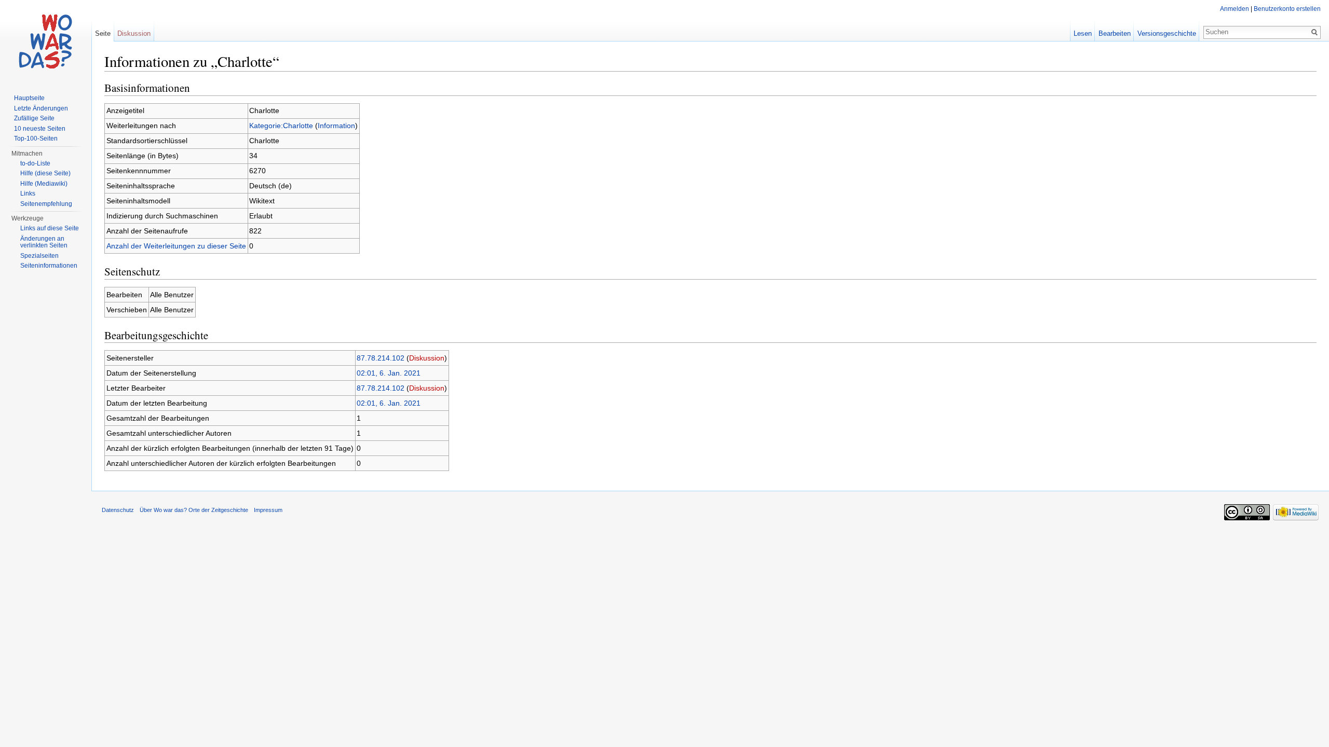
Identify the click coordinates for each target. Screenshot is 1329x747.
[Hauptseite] (45, 41)
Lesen (1083, 33)
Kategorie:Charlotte (281, 125)
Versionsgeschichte (1166, 33)
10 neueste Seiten (39, 128)
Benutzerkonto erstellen (1287, 8)
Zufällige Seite (34, 118)
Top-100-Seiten (36, 138)
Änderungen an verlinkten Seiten (43, 242)
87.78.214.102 (380, 358)
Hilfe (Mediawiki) (43, 183)
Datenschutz (118, 510)
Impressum (268, 510)
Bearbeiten (1115, 33)
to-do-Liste (35, 163)
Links (27, 193)
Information (336, 125)
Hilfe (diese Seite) (45, 173)
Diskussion (426, 358)
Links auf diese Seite (49, 228)
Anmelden (1234, 8)
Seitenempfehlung (46, 204)
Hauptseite (29, 98)
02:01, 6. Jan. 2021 (389, 373)
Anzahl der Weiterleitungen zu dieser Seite (176, 246)
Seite (103, 33)
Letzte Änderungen (41, 108)
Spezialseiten (39, 255)
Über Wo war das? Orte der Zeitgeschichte (194, 510)
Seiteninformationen (48, 265)
